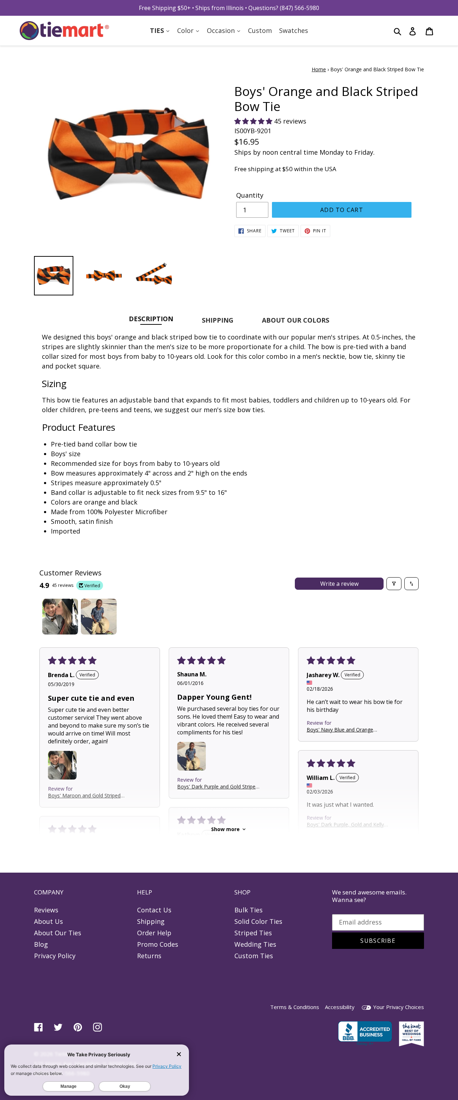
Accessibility (340, 1006)
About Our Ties (57, 932)
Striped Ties (253, 932)
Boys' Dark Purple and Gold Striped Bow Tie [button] (217, 786)
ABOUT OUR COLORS (295, 320)
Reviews (46, 910)
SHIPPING (217, 320)
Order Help (154, 932)
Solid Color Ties (258, 921)
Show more (225, 829)
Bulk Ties (248, 910)
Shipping (151, 921)
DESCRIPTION (151, 318)
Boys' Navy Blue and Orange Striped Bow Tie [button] (340, 729)
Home (319, 69)
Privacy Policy (54, 955)
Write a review (339, 584)
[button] (254, 121)
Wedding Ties (255, 944)
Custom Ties (253, 955)
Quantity (249, 195)
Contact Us (154, 910)
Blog (41, 944)
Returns (149, 955)
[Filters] (393, 583)
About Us (48, 921)
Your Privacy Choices (398, 1006)
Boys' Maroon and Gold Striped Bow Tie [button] (84, 795)
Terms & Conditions (294, 1006)
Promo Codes (157, 944)
